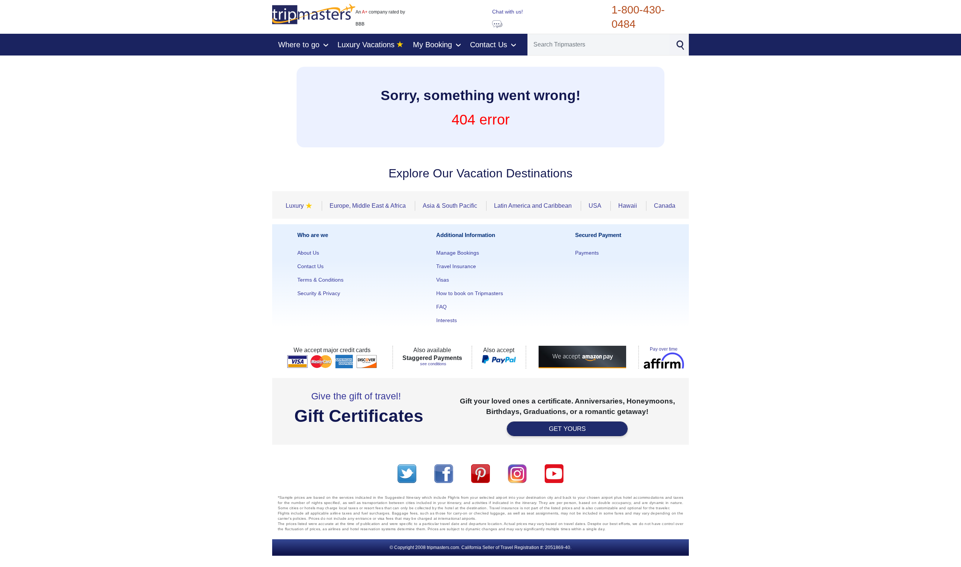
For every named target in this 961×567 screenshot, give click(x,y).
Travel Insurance (456, 266)
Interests (446, 320)
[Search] (680, 44)
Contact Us (310, 266)
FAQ (441, 307)
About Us (308, 253)
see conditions (433, 364)
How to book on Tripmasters (469, 293)
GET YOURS (567, 428)
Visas (442, 280)
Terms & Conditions (320, 280)
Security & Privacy (318, 293)
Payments (587, 253)
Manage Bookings (457, 253)
